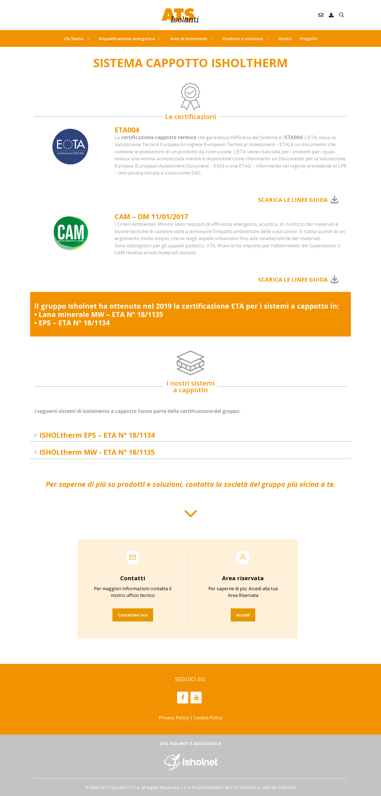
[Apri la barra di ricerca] (341, 15)
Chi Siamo (74, 38)
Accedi (243, 615)
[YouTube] (196, 697)
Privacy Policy (174, 717)
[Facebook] (182, 697)
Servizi (284, 38)
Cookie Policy (208, 717)
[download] (331, 15)
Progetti (308, 38)
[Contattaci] (321, 15)
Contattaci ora (133, 615)
